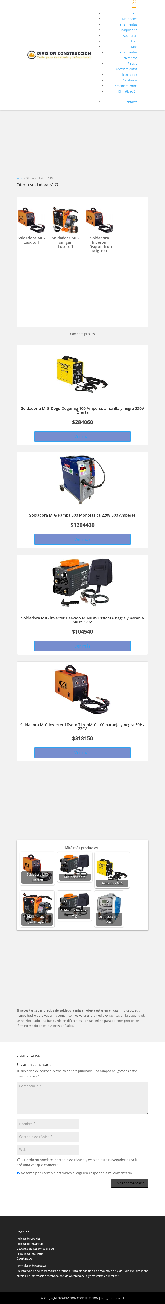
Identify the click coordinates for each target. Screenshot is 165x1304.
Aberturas (130, 35)
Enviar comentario (130, 1183)
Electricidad (128, 75)
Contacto (131, 102)
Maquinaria (129, 30)
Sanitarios (130, 80)
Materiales (129, 19)
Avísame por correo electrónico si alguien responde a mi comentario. (77, 1173)
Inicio (133, 13)
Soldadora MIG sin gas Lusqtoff (65, 242)
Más (134, 47)
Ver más (82, 436)
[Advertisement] (82, 140)
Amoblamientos (126, 86)
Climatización (127, 91)
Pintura (132, 41)
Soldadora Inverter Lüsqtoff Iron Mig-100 (99, 244)
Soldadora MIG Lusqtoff (31, 240)
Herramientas (127, 24)
